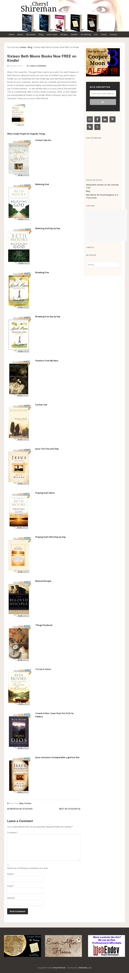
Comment (12, 832)
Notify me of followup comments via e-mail (27, 868)
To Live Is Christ (43, 669)
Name (10, 874)
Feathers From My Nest (46, 360)
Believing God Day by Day (47, 228)
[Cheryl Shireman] (64, 30)
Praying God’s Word (45, 492)
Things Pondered (43, 625)
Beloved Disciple (43, 581)
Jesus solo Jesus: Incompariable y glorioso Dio (57, 757)
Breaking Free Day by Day (47, 316)
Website (11, 898)
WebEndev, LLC (85, 967)
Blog (21, 803)
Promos (27, 803)
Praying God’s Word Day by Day (50, 537)
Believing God (42, 184)
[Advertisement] (105, 157)
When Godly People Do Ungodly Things (26, 133)
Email (10, 886)
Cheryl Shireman (59, 967)
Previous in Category (21, 808)
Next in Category (68, 808)
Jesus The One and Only (47, 448)
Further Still (41, 404)
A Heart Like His (43, 140)
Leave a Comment (38, 66)
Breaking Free (42, 272)
